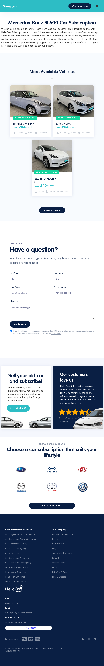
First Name (15, 273)
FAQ (54, 548)
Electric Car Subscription (15, 581)
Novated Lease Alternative (17, 567)
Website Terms (58, 562)
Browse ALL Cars (52, 505)
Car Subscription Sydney (15, 548)
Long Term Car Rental (15, 577)
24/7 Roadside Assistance (63, 553)
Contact (55, 558)
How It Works (58, 543)
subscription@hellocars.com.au (18, 612)
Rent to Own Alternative (15, 572)
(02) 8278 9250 (11, 603)
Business (56, 539)
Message (14, 301)
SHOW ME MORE (52, 210)
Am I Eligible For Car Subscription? (20, 534)
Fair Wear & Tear (59, 572)
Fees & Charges (59, 577)
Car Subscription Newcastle (17, 558)
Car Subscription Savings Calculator (20, 539)
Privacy (55, 567)
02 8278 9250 (80, 6)
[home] (11, 6)
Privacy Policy (56, 334)
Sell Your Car (18, 408)
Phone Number (60, 287)
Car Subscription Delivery (16, 543)
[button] (97, 6)
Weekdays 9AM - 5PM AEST (17, 622)
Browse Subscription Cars (63, 534)
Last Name (58, 273)
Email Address (16, 287)
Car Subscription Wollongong (18, 562)
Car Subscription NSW (14, 553)
